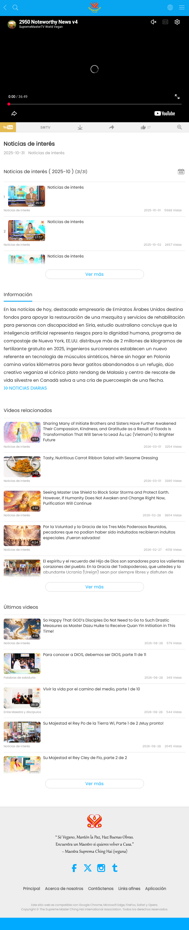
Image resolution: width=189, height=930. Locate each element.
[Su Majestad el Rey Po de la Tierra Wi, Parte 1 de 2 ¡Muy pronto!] (22, 732)
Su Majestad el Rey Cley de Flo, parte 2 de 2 (85, 758)
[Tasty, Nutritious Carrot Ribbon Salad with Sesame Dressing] (22, 466)
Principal (31, 888)
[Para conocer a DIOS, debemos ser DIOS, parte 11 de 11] (22, 663)
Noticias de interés (46, 153)
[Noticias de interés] (26, 196)
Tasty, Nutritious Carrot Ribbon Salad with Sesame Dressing (100, 458)
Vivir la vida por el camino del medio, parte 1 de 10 (91, 689)
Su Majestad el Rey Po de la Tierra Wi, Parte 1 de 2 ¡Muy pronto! (103, 723)
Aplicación (155, 888)
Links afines (129, 888)
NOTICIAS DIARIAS (28, 388)
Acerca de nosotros (64, 888)
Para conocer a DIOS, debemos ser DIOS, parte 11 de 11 (94, 654)
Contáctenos (100, 888)
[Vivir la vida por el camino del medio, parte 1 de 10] (22, 697)
